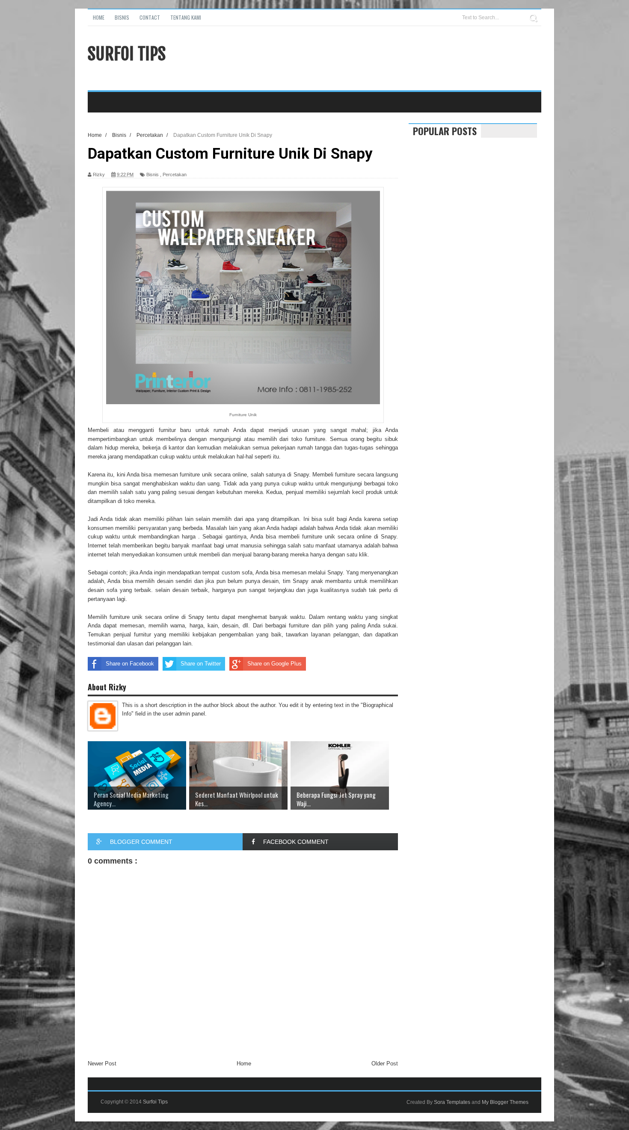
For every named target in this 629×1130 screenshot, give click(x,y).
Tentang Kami (185, 17)
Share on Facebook (130, 663)
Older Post (384, 1063)
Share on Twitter (201, 663)
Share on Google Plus (274, 663)
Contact (149, 17)
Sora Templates (452, 1102)
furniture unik (196, 474)
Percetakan (175, 174)
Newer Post (102, 1063)
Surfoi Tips (127, 54)
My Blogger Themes (505, 1102)
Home (98, 17)
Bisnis (122, 17)
